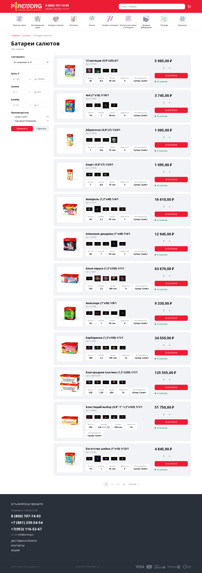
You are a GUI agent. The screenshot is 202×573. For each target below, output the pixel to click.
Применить (22, 128)
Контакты (17, 545)
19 (124, 484)
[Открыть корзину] (189, 6)
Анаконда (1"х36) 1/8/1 (101, 303)
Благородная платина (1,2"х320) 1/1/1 (112, 372)
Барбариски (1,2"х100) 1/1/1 (104, 337)
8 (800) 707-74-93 (57, 5)
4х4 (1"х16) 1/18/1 (97, 95)
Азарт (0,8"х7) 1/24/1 (99, 164)
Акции (15, 550)
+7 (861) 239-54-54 (27, 522)
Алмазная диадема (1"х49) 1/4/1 (108, 234)
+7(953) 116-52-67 (26, 529)
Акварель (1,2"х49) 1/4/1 (102, 199)
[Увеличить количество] (170, 68)
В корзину (171, 75)
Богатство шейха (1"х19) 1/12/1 (107, 448)
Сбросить (41, 128)
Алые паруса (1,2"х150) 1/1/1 (105, 268)
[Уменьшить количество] (158, 68)
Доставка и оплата (24, 541)
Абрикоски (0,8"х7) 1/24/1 (103, 130)
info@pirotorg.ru (26, 534)
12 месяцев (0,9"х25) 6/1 (102, 60)
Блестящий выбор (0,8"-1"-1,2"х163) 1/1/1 (114, 407)
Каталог (26, 35)
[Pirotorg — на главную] (26, 6)
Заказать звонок (53, 9)
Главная (15, 35)
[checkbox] (12, 117)
